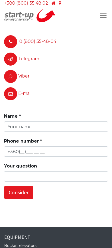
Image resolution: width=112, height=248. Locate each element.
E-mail (25, 93)
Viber (24, 76)
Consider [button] (19, 192)
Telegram (28, 58)
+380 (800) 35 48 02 (26, 3)
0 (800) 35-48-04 (37, 41)
